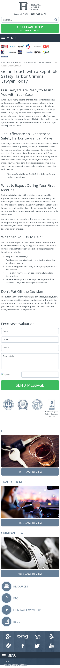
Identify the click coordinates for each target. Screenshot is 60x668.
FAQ (15, 598)
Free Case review (29, 472)
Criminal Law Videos (27, 610)
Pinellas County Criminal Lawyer (37, 63)
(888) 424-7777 (38, 13)
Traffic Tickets (14, 482)
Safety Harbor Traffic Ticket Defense (32, 174)
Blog (16, 621)
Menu (11, 38)
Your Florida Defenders (11, 63)
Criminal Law (12, 532)
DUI (4, 431)
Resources (20, 586)
